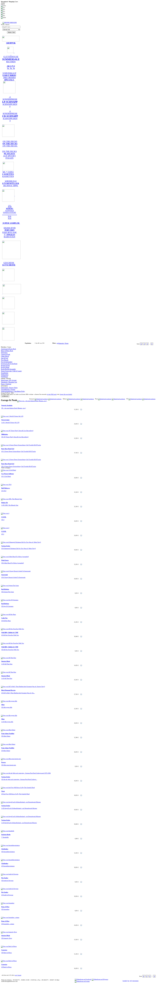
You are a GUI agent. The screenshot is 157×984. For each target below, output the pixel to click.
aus (58, 343)
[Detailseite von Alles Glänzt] (8, 730)
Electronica (4, 352)
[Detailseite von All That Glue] (8, 657)
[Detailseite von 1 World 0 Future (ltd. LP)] (12, 416)
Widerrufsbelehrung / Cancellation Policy (13, 391)
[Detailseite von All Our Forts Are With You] (12, 629)
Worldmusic (4, 376)
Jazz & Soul (4, 358)
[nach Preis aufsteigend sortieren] (104, 399)
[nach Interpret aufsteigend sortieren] (41, 399)
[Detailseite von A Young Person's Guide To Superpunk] (16, 571)
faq (128, 980)
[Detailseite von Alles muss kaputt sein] (11, 758)
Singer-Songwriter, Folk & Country (11, 371)
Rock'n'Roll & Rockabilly (8, 369)
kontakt (125, 980)
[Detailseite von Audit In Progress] (9, 874)
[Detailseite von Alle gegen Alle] (9, 701)
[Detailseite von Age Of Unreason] (9, 600)
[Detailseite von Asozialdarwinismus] (10, 845)
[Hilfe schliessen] (5, 396)
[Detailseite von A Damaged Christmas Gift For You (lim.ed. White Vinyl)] (21, 542)
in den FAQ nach (52, 394)
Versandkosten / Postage (8, 389)
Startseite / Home (63, 343)
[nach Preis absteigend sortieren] (118, 399)
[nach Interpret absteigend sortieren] (54, 399)
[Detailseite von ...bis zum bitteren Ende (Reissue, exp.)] (32, 401)
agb (131, 980)
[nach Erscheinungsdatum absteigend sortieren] (148, 399)
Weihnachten (4, 375)
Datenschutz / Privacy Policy (9, 388)
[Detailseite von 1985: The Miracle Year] (11, 499)
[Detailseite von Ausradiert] (7, 903)
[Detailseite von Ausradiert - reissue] (10, 917)
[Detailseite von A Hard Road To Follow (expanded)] (15, 556)
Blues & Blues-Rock (7, 351)
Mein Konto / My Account (8, 380)
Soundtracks (4, 373)
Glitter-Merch (5, 356)
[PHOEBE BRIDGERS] (9, 22)
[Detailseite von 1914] (6, 484)
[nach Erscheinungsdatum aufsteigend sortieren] (135, 399)
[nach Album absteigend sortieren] (87, 399)
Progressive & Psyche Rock (9, 364)
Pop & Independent (6, 362)
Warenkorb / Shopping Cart (9, 382)
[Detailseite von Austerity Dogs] (9, 932)
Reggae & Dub (5, 365)
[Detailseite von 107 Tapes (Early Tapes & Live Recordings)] (17, 430)
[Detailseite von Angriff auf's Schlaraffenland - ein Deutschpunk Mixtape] (21, 802)
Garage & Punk (5, 354)
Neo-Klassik (4, 360)
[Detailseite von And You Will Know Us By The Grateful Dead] (18, 787)
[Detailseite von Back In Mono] (9, 946)
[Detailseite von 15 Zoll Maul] (8, 470)
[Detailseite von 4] (5, 513)
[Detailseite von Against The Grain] (10, 585)
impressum (135, 980)
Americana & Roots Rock (8, 349)
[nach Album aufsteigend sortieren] (73, 399)
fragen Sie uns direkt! (66, 394)
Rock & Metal (5, 367)
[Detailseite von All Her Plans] (8, 614)
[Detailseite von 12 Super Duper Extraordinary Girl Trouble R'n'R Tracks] (21, 445)
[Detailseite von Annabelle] (7, 831)
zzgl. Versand (18, 975)
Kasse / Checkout (6, 384)
